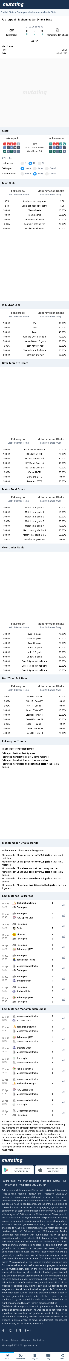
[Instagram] (21, 1330)
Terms (5, 1340)
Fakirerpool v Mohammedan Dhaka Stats (36, 12)
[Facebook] (5, 1330)
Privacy (14, 1340)
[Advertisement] (34, 92)
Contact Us (38, 1340)
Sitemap (25, 1340)
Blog (48, 1359)
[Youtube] (29, 1330)
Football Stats (7, 12)
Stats (7, 1359)
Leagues (34, 1359)
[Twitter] (13, 1330)
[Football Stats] (13, 4)
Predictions (20, 1359)
